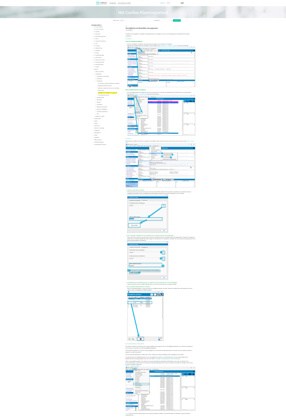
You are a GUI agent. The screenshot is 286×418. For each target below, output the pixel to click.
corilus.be (162, 3)
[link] (112, 3)
